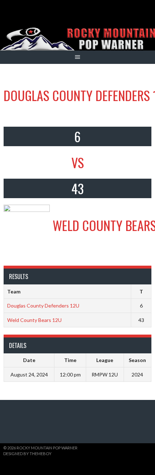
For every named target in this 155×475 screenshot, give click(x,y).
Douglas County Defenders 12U (43, 305)
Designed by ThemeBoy (27, 453)
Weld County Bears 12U (34, 320)
